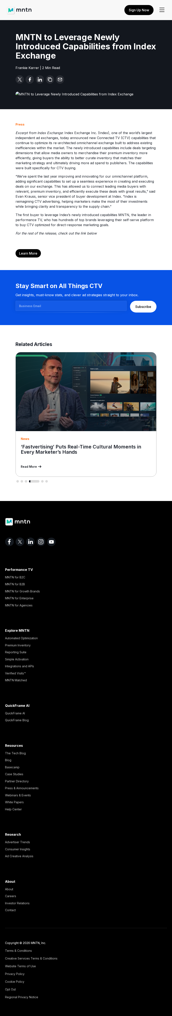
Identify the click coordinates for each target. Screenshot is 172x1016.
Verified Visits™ (15, 673)
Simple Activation (17, 659)
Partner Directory (17, 781)
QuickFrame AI (15, 713)
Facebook (9, 541)
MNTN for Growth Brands (22, 591)
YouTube (51, 541)
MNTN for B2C (15, 577)
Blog (8, 760)
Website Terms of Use (20, 966)
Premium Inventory (18, 645)
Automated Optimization (21, 638)
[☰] (162, 10)
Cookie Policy (14, 981)
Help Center (13, 809)
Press (20, 124)
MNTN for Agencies (19, 605)
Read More (29, 466)
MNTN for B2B (15, 584)
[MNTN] (19, 8)
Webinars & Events (18, 795)
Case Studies (14, 774)
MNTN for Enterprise (19, 598)
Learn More (28, 253)
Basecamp (12, 767)
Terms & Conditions (18, 950)
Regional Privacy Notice (21, 997)
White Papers (14, 802)
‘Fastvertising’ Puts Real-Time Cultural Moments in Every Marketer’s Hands (81, 449)
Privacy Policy (15, 974)
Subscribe (143, 307)
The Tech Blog (15, 753)
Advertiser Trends (17, 842)
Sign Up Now (139, 10)
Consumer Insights (17, 849)
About (9, 889)
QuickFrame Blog (17, 720)
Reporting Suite (15, 652)
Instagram (40, 541)
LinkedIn (30, 541)
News (25, 439)
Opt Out (10, 989)
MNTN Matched (16, 680)
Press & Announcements (22, 788)
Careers (10, 896)
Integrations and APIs (19, 666)
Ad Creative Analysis (19, 856)
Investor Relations (17, 903)
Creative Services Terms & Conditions (31, 958)
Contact (10, 910)
